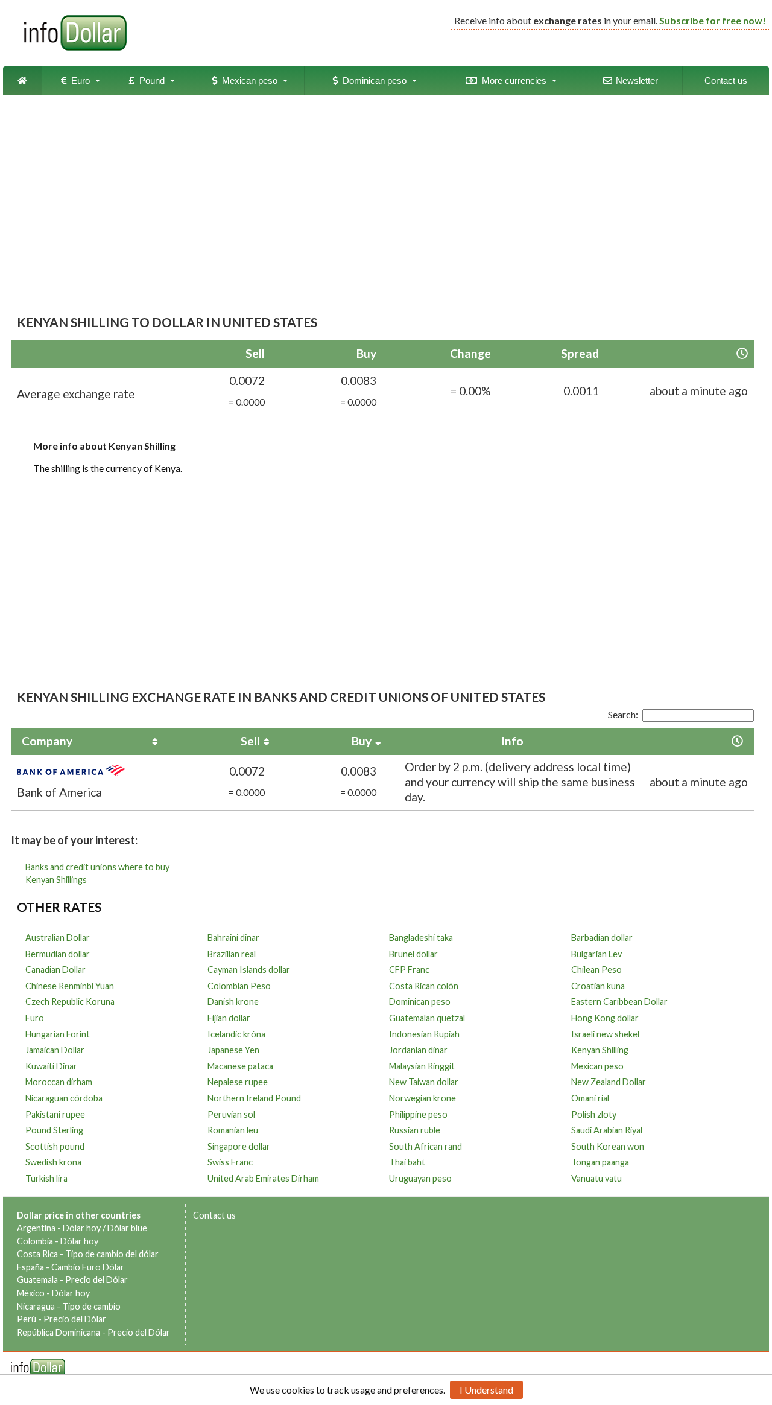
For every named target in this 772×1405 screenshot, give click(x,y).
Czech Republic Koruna (70, 1001)
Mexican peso (247, 80)
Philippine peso (418, 1114)
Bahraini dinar (233, 937)
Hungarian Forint (57, 1034)
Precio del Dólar (96, 1280)
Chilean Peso (596, 969)
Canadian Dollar (55, 969)
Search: (623, 714)
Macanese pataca (240, 1066)
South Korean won (607, 1146)
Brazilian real (231, 954)
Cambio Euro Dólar (87, 1267)
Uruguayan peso (420, 1178)
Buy (362, 741)
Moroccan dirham (58, 1082)
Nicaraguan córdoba (64, 1098)
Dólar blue (127, 1228)
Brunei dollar (413, 954)
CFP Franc (409, 969)
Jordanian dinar (418, 1050)
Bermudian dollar (57, 954)
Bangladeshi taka (421, 937)
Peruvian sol (231, 1114)
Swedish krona (53, 1162)
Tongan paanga (600, 1162)
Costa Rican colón (423, 986)
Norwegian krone (422, 1098)
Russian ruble (414, 1130)
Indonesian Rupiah (424, 1034)
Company (47, 741)
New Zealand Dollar (608, 1082)
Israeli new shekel (605, 1034)
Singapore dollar (238, 1146)
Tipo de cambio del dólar (112, 1254)
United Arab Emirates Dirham (263, 1178)
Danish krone (233, 1001)
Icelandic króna (236, 1034)
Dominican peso (372, 80)
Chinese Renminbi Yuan (69, 986)
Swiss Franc (230, 1162)
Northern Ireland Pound (254, 1098)
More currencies (511, 80)
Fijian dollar (228, 1018)
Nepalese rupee (237, 1082)
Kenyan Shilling (599, 1050)
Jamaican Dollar (54, 1050)
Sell (250, 741)
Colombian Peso (239, 986)
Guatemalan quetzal (427, 1018)
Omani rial (590, 1098)
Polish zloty (593, 1114)
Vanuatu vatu (596, 1178)
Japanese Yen (233, 1050)
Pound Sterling (54, 1130)
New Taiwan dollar (423, 1082)
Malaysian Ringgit (422, 1066)
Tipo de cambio (91, 1306)
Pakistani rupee (55, 1114)
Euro (78, 80)
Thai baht (407, 1162)
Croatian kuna (598, 986)
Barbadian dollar (602, 937)
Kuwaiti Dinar (51, 1066)
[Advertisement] (382, 194)
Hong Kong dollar (605, 1018)
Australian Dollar (57, 937)
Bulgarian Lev (596, 954)
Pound (149, 80)
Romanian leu (232, 1130)
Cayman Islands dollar (248, 969)
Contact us (725, 80)
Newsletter (635, 80)
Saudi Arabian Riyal (606, 1130)
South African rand (425, 1146)
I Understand (486, 1389)
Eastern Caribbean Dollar (619, 1001)
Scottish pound (54, 1146)
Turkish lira (46, 1178)
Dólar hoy (82, 1228)
